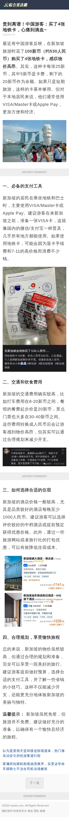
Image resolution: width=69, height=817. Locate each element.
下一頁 (34, 783)
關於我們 (7, 810)
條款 (30, 810)
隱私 (36, 810)
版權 (42, 810)
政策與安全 (20, 810)
